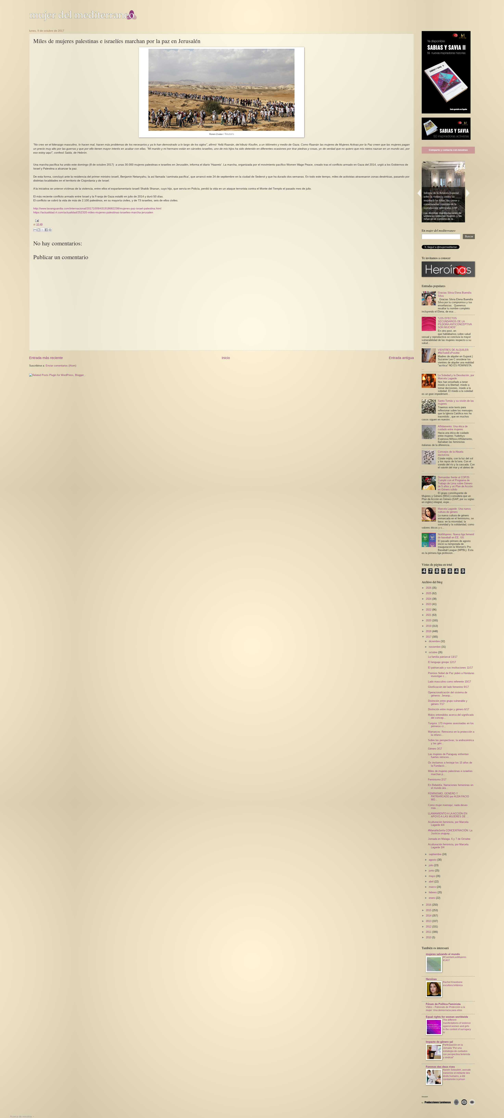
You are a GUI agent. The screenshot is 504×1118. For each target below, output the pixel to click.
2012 (429, 926)
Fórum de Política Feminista (443, 1004)
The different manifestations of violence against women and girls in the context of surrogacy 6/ (457, 1026)
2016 (429, 904)
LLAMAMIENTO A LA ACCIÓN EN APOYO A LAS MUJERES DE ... (448, 815)
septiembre (435, 854)
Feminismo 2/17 (437, 779)
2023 (429, 604)
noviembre (435, 646)
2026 (429, 587)
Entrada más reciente (46, 358)
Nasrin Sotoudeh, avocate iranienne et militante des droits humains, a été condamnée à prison (457, 1074)
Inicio (226, 358)
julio (431, 865)
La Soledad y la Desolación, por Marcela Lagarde (456, 377)
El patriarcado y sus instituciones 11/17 (450, 667)
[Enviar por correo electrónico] (35, 230)
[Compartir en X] (42, 230)
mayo (432, 876)
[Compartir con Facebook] (46, 230)
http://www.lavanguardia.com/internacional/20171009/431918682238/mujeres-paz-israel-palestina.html (97, 208)
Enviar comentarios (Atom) (61, 365)
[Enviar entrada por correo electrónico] (36, 220)
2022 (429, 609)
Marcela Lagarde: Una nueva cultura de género (454, 510)
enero (432, 897)
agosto (433, 859)
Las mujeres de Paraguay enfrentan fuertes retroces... (448, 756)
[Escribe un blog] (39, 230)
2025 (429, 593)
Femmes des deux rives (440, 1066)
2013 (429, 921)
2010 (429, 937)
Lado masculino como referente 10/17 (449, 681)
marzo (433, 886)
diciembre (435, 641)
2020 (429, 620)
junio (432, 870)
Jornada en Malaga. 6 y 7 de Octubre (449, 838)
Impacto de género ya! (439, 1041)
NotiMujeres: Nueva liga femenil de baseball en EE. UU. (456, 536)
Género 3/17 (435, 748)
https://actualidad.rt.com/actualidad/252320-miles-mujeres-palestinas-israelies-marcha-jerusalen (93, 212)
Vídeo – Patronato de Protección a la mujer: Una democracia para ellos (445, 1009)
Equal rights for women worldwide (447, 1016)
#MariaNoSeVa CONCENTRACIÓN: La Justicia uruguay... (450, 832)
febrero (433, 892)
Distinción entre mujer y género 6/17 (448, 709)
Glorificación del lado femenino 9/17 (448, 686)
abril (431, 881)
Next (468, 193)
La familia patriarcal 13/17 (442, 656)
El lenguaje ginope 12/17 (442, 662)
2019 (429, 625)
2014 (429, 915)
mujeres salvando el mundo (443, 954)
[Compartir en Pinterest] (50, 230)
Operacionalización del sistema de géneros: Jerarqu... (447, 694)
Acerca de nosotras (21, 1116)
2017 (429, 636)
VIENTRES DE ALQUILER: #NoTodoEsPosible (453, 351)
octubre (433, 652)
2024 (429, 598)
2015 (429, 910)
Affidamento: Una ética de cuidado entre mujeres (453, 428)
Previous (419, 193)
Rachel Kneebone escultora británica (453, 984)
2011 (429, 931)
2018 (429, 631)
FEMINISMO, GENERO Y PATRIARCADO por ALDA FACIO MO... (448, 796)
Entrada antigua (401, 358)
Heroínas (431, 979)
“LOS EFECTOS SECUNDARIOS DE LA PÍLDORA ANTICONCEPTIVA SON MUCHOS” (455, 323)
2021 (429, 614)
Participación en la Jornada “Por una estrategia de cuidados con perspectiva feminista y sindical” (456, 1051)
